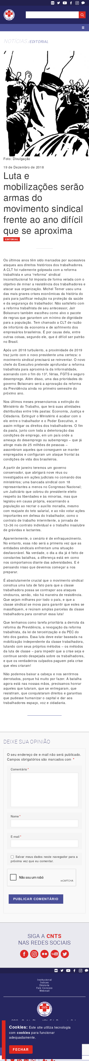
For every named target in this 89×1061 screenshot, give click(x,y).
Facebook (70, 3)
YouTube (64, 3)
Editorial (38, 41)
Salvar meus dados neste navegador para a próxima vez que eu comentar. (44, 859)
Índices (44, 982)
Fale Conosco (83, 3)
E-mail (16, 837)
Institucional (44, 979)
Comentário (20, 769)
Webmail (44, 990)
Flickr (52, 3)
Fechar (21, 1049)
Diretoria (44, 985)
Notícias (15, 41)
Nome (16, 816)
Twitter (58, 3)
